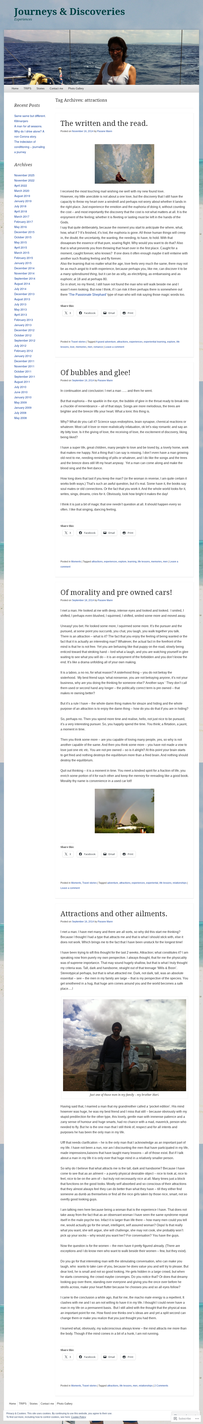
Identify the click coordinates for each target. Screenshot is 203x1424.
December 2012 (24, 330)
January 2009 (23, 407)
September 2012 (24, 340)
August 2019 (22, 196)
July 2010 (20, 387)
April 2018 (20, 211)
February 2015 (23, 258)
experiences (136, 341)
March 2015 (21, 253)
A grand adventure (106, 341)
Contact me (56, 88)
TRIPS (27, 88)
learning (132, 561)
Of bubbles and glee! (95, 372)
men (90, 347)
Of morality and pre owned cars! (116, 592)
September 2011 (24, 376)
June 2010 (21, 392)
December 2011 (24, 361)
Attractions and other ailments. (114, 913)
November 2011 (24, 366)
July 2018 (20, 206)
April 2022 (20, 185)
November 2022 (24, 180)
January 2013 (23, 325)
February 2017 (23, 222)
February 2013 (23, 320)
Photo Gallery (76, 88)
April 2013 (20, 315)
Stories (40, 88)
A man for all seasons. (28, 126)
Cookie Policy (78, 1417)
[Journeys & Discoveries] (101, 57)
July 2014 (20, 289)
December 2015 (24, 232)
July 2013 (20, 304)
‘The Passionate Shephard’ (87, 294)
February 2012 (23, 351)
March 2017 (21, 216)
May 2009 (20, 402)
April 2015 (20, 247)
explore (171, 341)
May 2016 (20, 227)
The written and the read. (104, 123)
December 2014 (24, 268)
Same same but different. (30, 116)
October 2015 (23, 237)
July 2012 (20, 346)
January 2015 (23, 263)
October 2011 (23, 371)
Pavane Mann (104, 131)
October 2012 (23, 335)
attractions (122, 341)
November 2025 (24, 175)
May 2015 (20, 242)
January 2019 (23, 201)
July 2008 (20, 413)
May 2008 (20, 418)
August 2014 (22, 284)
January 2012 (23, 356)
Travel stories (78, 341)
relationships (180, 882)
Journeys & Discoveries (69, 11)
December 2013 (24, 294)
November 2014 (24, 273)
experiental (152, 882)
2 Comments (161, 1385)
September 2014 (24, 278)
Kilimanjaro (21, 121)
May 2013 (20, 309)
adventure (112, 882)
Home (15, 88)
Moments (76, 561)
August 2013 (22, 299)
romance (98, 347)
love (72, 347)
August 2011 (22, 382)
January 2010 (23, 397)
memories (81, 347)
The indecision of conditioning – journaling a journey (29, 147)
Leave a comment (114, 347)
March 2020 (21, 191)
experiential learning (155, 341)
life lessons (144, 561)
